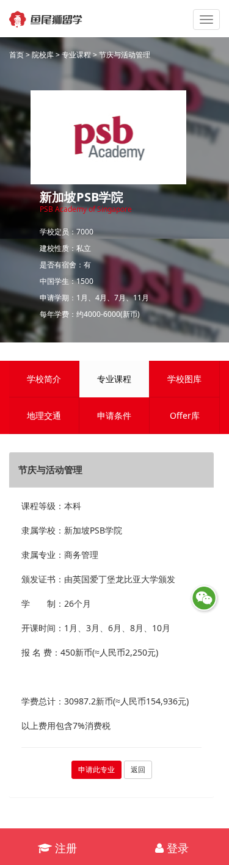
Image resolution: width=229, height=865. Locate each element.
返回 (138, 769)
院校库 (43, 54)
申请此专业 (96, 769)
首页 (16, 54)
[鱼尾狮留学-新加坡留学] (46, 15)
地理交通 (44, 415)
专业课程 (76, 54)
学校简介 (44, 379)
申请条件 (114, 415)
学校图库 (184, 379)
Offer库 (185, 415)
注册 (64, 848)
